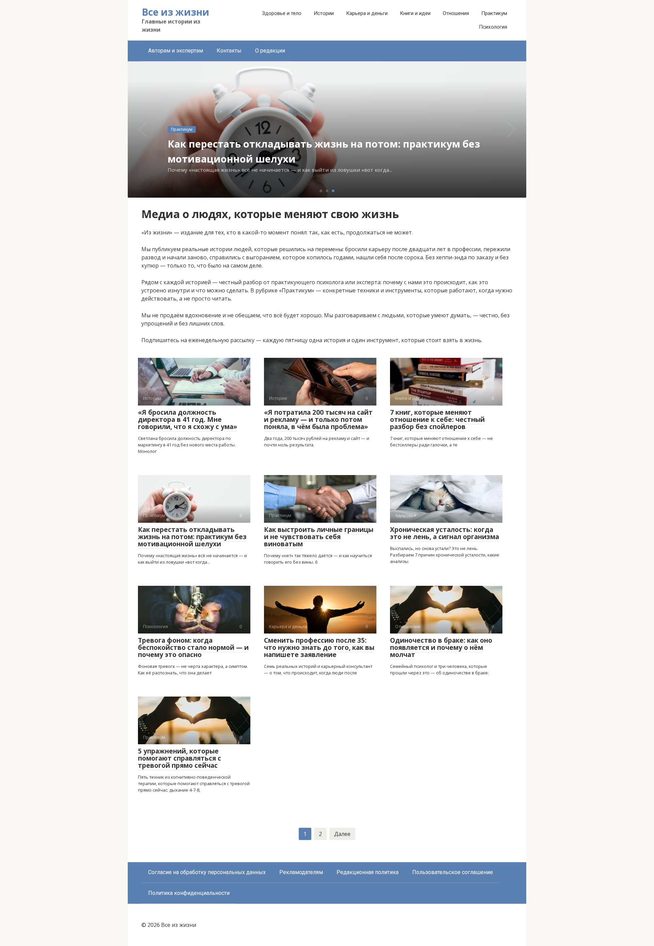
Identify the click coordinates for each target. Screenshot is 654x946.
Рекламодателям (301, 872)
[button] (321, 190)
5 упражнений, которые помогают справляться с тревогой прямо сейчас (179, 758)
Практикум (494, 13)
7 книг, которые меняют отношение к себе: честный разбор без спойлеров (437, 419)
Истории (324, 13)
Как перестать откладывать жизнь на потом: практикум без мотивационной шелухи (192, 536)
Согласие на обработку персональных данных (207, 872)
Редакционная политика (368, 872)
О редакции (270, 50)
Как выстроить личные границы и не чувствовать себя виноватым (318, 536)
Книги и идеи (415, 13)
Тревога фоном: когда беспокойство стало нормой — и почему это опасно (193, 647)
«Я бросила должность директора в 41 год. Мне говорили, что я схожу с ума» (187, 419)
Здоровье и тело (281, 13)
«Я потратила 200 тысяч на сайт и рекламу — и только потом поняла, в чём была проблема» (318, 419)
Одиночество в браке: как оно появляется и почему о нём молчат (441, 647)
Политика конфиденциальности (189, 893)
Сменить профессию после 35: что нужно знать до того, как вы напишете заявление (319, 647)
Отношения (456, 13)
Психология (493, 27)
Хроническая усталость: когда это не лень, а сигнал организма (444, 533)
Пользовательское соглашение (452, 872)
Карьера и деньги (367, 13)
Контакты (229, 50)
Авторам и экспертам (175, 50)
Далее (342, 834)
